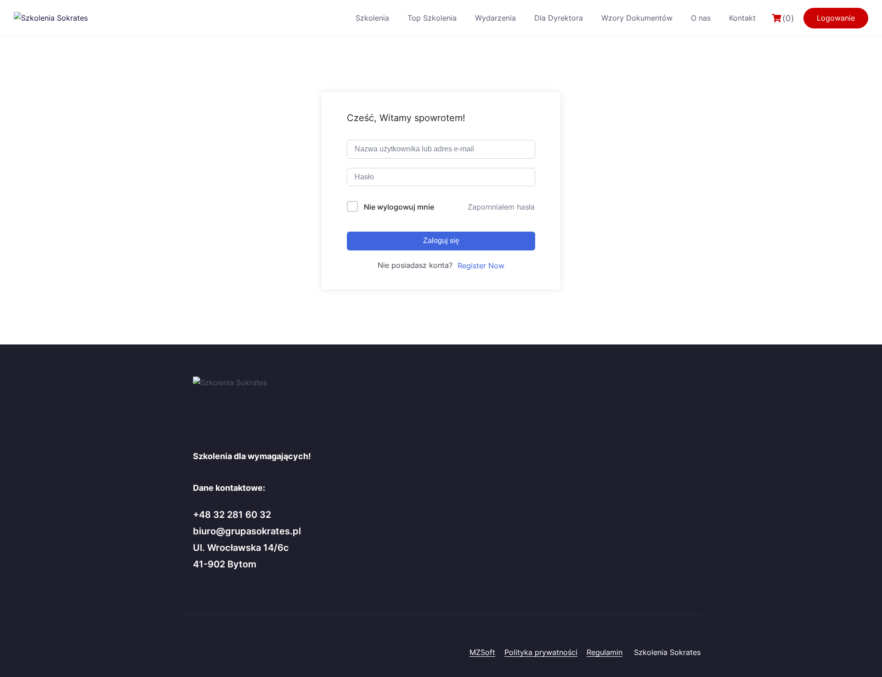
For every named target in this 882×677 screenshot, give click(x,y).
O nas (701, 17)
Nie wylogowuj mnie (399, 206)
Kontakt (742, 17)
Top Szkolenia (432, 17)
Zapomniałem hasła (501, 206)
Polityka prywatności (540, 652)
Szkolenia (372, 17)
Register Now (481, 265)
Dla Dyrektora (558, 17)
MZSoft (482, 652)
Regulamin (604, 652)
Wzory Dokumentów (637, 17)
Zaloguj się (441, 240)
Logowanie (836, 17)
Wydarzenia (495, 17)
